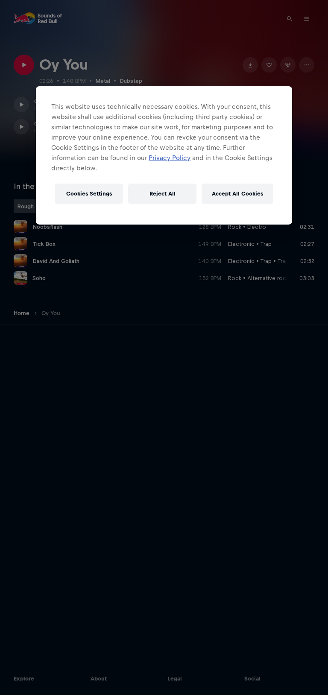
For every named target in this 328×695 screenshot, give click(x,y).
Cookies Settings (89, 193)
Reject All (162, 193)
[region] (164, 155)
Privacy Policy (169, 157)
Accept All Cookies (237, 193)
